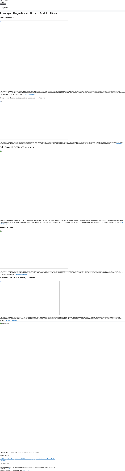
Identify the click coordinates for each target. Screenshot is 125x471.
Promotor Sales (7, 227)
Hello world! (3, 460)
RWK (9, 468)
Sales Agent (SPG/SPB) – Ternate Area (17, 147)
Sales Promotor (7, 18)
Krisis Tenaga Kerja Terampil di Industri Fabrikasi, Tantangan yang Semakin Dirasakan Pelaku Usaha (27, 459)
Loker (5, 9)
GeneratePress (26, 470)
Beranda (5, 7)
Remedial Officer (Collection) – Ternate (17, 278)
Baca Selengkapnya (30, 94)
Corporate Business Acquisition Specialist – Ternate (22, 98)
